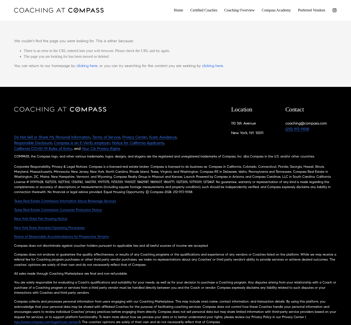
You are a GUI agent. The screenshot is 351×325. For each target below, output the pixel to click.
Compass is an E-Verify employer (82, 143)
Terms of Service (106, 137)
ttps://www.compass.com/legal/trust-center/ (46, 322)
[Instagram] (334, 10)
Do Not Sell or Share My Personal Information (52, 137)
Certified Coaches (203, 10)
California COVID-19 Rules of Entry (43, 149)
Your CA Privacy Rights (101, 149)
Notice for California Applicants (138, 143)
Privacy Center (134, 137)
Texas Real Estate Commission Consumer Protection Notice (58, 210)
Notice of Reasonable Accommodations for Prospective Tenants (61, 237)
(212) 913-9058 (297, 129)
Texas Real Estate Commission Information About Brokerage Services (65, 201)
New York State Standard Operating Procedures (49, 228)
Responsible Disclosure (33, 143)
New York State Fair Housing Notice (40, 219)
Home (178, 10)
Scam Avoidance (163, 137)
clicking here (86, 66)
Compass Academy (276, 10)
